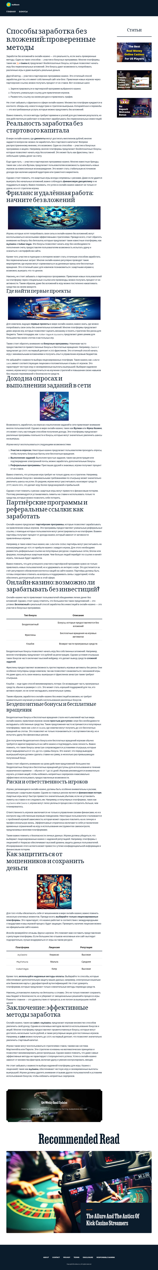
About (46, 1257)
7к (18, 63)
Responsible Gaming (106, 1257)
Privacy (66, 1257)
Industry (89, 1210)
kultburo (15, 4)
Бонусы (23, 12)
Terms (76, 1257)
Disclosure (88, 1257)
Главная (11, 12)
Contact (56, 1257)
